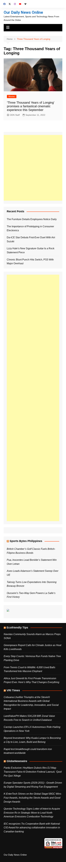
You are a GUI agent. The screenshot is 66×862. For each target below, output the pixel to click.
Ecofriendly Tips (17, 627)
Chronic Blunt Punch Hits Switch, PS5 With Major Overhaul (30, 261)
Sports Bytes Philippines (26, 541)
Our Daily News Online (23, 12)
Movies (11, 96)
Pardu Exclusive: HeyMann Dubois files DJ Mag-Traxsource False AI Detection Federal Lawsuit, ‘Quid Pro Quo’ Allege (33, 771)
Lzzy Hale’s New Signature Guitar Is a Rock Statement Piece (30, 250)
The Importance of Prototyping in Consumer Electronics (30, 228)
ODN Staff (15, 115)
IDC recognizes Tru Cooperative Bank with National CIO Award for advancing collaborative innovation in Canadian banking (32, 827)
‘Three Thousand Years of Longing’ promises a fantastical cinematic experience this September (30, 106)
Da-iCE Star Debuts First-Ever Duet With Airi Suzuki (31, 239)
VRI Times (13, 690)
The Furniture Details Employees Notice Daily (32, 219)
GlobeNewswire (17, 761)
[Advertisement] (33, 168)
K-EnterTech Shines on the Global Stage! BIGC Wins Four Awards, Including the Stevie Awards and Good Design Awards (32, 797)
